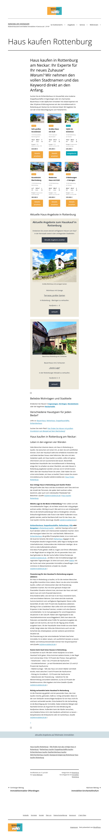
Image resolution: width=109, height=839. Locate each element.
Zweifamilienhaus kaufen (57, 752)
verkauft (54, 312)
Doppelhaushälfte (62, 421)
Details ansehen (37, 154)
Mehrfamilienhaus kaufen (39, 755)
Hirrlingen (63, 404)
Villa (71, 525)
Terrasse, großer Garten (54, 295)
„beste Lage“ (54, 368)
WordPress (97, 827)
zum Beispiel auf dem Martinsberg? (52, 431)
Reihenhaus (51, 421)
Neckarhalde (50, 406)
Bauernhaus (41, 421)
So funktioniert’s (57, 25)
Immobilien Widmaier (18, 24)
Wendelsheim (73, 404)
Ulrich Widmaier (38, 775)
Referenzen (94, 25)
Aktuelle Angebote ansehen (54, 240)
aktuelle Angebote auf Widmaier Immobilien (54, 734)
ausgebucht (71, 153)
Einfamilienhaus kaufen (38, 752)
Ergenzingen (53, 404)
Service (82, 25)
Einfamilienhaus (36, 423)
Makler (71, 560)
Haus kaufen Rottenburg (39, 747)
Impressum (74, 827)
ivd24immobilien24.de (52, 496)
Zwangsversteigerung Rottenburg (62, 755)
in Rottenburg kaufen (42, 528)
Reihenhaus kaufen (47, 749)
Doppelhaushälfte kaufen (63, 749)
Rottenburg (75, 772)
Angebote (71, 25)
